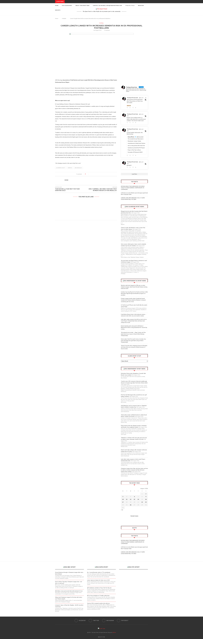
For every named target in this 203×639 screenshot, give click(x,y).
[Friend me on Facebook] (122, 520)
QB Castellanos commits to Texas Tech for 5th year (99, 588)
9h (145, 97)
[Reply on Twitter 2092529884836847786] (127, 123)
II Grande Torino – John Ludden (86, 203)
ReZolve (114, 632)
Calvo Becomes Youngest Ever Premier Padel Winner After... (78, 19)
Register (141, 5)
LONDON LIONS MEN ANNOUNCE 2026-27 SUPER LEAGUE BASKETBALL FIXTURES (133, 198)
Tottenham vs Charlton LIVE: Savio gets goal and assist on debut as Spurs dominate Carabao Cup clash (134, 438)
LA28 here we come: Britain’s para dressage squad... (81, 3)
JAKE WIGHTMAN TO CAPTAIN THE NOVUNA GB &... (73, 21)
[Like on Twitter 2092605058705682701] (133, 108)
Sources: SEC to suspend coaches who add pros (98, 603)
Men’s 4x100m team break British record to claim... (75, 18)
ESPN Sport (103, 567)
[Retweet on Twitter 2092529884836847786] (130, 123)
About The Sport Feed (82, 5)
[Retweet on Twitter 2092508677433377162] (130, 167)
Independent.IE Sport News (136, 280)
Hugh (66, 180)
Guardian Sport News (136, 206)
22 (142, 502)
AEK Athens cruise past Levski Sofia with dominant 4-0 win (69, 591)
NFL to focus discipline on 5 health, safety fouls (98, 595)
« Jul (122, 510)
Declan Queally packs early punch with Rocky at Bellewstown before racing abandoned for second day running (134, 327)
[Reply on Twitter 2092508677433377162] (127, 167)
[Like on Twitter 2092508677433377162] (133, 167)
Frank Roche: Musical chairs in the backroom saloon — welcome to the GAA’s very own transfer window (133, 315)
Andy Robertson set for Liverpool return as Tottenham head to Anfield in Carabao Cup (134, 406)
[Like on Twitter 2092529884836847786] (133, 123)
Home (56, 5)
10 (123, 499)
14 (138, 499)
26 (130, 505)
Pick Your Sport (67, 5)
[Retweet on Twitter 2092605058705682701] (130, 108)
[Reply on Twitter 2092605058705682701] (127, 108)
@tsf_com (141, 97)
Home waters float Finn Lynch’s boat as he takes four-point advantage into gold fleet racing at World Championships (133, 340)
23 (146, 502)
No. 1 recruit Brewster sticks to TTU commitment (98, 572)
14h (128, 115)
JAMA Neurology (78, 167)
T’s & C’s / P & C (130, 5)
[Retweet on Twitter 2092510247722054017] (130, 155)
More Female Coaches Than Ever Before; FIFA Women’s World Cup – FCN (86, 209)
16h (128, 130)
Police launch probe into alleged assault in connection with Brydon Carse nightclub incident (134, 426)
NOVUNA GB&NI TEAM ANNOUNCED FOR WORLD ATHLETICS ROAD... (84, 1)
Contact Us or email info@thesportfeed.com (107, 5)
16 (146, 499)
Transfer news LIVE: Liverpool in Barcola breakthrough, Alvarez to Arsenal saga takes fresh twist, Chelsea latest (134, 382)
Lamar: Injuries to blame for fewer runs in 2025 (98, 580)
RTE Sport (136, 567)
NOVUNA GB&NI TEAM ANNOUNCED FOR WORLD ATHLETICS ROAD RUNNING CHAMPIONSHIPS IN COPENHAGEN (133, 188)
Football (101, 23)
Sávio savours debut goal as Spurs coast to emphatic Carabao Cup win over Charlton (133, 244)
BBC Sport (72, 567)
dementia (70, 167)
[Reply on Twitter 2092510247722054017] (127, 155)
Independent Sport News (136, 368)
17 (123, 502)
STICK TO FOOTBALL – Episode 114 (86, 215)
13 (134, 499)
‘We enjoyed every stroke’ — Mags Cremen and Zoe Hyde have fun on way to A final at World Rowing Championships (133, 334)
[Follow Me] (124, 520)
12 (130, 499)
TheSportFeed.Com (132, 97)
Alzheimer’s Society (60, 167)
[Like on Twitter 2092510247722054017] (133, 155)
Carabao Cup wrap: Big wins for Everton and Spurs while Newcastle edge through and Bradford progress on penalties (134, 293)
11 (126, 499)
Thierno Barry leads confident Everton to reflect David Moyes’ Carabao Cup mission (134, 415)
